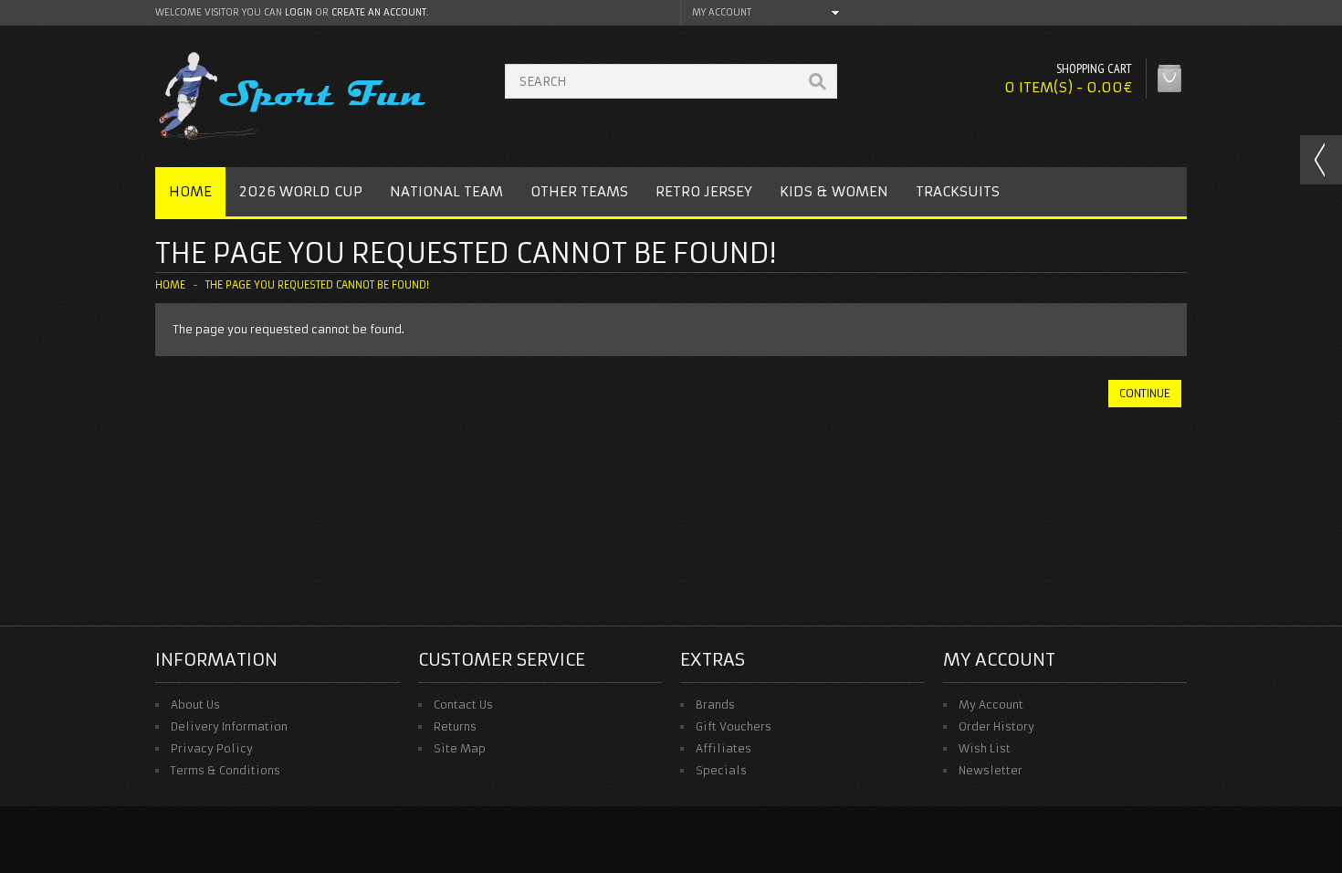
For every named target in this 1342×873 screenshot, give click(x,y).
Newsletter (990, 770)
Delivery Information (229, 726)
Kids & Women (834, 191)
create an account (378, 12)
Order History (996, 726)
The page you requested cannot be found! (317, 285)
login (298, 12)
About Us (195, 704)
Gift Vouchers (733, 726)
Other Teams (579, 191)
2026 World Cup (300, 191)
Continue (1144, 393)
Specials (721, 770)
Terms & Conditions (225, 770)
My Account (991, 704)
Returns (455, 726)
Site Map (460, 748)
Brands (715, 704)
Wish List (985, 748)
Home (190, 191)
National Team (446, 191)
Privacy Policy (212, 748)
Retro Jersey (703, 191)
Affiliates (723, 748)
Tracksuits (958, 191)
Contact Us (463, 704)
